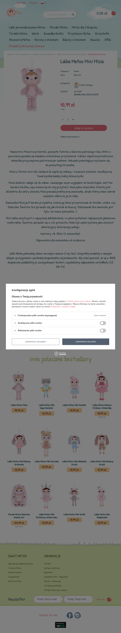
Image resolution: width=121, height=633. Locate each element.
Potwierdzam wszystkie (86, 341)
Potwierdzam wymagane (35, 341)
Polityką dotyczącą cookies (79, 301)
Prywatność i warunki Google (62, 307)
